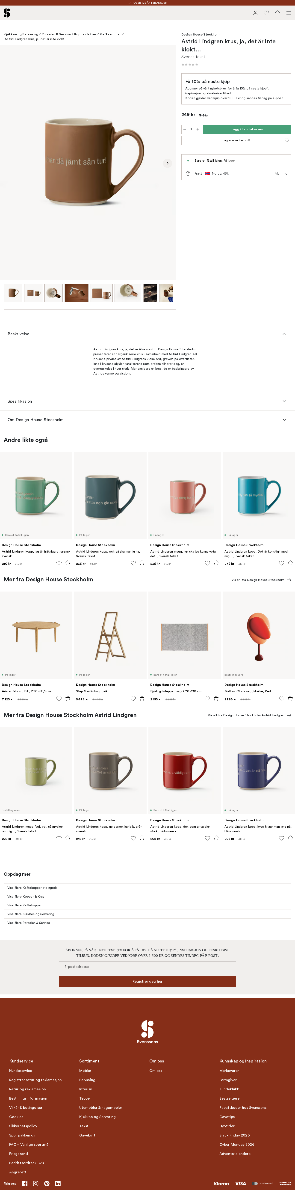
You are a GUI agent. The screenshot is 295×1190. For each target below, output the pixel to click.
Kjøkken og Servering (21, 34)
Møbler (85, 1071)
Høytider (227, 1126)
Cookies (16, 1117)
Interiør (85, 1089)
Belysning (87, 1080)
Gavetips (227, 1117)
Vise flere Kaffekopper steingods (32, 888)
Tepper (85, 1098)
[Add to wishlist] (59, 563)
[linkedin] (58, 1183)
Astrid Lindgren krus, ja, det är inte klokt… (36, 39)
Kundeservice (20, 1071)
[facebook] (24, 1183)
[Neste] (167, 163)
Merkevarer (229, 1071)
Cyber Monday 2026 (236, 1144)
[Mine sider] (255, 12)
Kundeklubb (229, 1089)
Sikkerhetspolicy (23, 1126)
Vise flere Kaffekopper (24, 905)
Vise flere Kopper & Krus (25, 896)
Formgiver (228, 1080)
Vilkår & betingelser (25, 1108)
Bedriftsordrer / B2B (26, 1163)
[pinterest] (47, 1183)
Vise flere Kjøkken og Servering (30, 914)
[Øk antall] (198, 129)
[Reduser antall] (184, 129)
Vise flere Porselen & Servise (28, 923)
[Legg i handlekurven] (68, 563)
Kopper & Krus (85, 34)
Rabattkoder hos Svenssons (243, 1108)
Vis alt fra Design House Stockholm (258, 580)
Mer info (281, 173)
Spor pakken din (23, 1135)
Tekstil (85, 1126)
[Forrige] (8, 163)
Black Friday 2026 (234, 1135)
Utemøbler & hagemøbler (100, 1108)
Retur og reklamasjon (27, 1089)
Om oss (155, 1071)
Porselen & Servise (56, 34)
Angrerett (18, 1172)
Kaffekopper (110, 34)
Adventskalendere (235, 1154)
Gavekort (87, 1135)
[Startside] (7, 13)
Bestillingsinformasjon (28, 1098)
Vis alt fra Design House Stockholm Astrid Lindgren (246, 715)
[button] (189, 64)
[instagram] (35, 1183)
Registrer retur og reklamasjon (35, 1080)
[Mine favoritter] (266, 12)
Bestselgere (229, 1098)
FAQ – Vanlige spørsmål (29, 1144)
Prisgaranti (18, 1154)
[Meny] (288, 12)
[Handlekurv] (277, 12)
